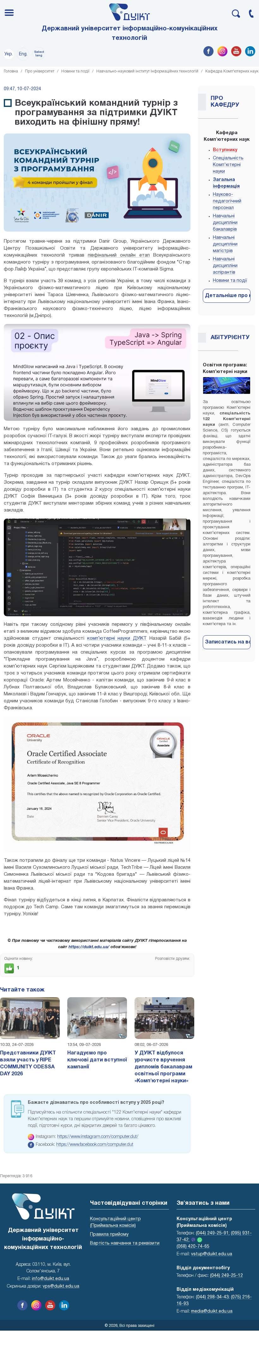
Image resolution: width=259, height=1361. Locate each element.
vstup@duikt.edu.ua (211, 1254)
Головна (11, 71)
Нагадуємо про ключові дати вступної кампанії (97, 1060)
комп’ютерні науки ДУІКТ (117, 638)
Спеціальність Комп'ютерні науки (228, 165)
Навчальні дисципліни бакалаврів (225, 223)
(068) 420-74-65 (193, 1247)
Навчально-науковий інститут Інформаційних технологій (147, 71)
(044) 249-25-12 (226, 1276)
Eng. (23, 54)
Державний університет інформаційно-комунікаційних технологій (130, 33)
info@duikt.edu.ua (50, 1279)
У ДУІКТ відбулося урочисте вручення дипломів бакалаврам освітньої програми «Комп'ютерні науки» (163, 1067)
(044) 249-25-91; (213, 1233)
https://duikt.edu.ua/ (89, 947)
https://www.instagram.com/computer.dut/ (97, 1137)
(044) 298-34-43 (212, 1297)
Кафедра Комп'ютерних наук (231, 71)
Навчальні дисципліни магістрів (225, 244)
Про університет (39, 71)
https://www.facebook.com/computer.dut (94, 1145)
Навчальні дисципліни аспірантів (225, 266)
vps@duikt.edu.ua (61, 1286)
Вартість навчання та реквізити (125, 1243)
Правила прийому (109, 1235)
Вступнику (225, 150)
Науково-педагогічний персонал (227, 201)
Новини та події (75, 71)
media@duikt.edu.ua (211, 1311)
